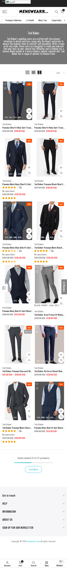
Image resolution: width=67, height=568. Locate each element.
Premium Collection (13, 20)
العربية (12, 2)
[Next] (64, 20)
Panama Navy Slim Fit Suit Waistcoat (19, 311)
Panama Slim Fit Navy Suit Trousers (50, 127)
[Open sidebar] (4, 288)
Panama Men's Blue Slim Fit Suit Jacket (19, 247)
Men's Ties (42, 20)
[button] (9, 197)
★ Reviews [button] (64, 287)
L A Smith (30, 20)
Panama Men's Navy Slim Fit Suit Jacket (20, 184)
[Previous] (2, 20)
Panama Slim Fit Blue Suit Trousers (18, 127)
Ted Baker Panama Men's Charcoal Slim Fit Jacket (24, 427)
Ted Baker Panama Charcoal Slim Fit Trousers (23, 371)
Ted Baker (7, 124)
